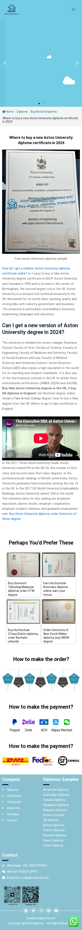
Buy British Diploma (44, 111)
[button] (4, 63)
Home (10, 111)
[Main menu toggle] (73, 9)
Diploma (22, 111)
